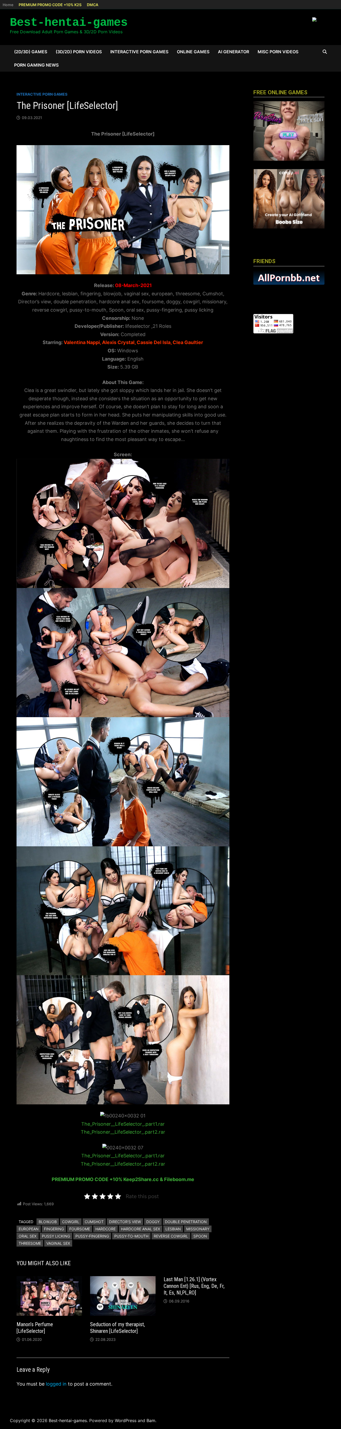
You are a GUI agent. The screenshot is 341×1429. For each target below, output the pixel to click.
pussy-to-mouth (131, 1236)
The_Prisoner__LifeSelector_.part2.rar (123, 1132)
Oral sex (27, 1236)
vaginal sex (58, 1243)
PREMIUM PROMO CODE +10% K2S (50, 4)
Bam (151, 1420)
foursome (79, 1229)
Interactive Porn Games (139, 51)
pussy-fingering (92, 1236)
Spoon (200, 1236)
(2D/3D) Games (30, 51)
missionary (197, 1229)
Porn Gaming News (36, 65)
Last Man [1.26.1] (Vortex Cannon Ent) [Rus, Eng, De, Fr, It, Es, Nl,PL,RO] (194, 1286)
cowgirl (70, 1221)
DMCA (92, 4)
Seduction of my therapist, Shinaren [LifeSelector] (117, 1327)
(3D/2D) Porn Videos (79, 51)
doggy (153, 1221)
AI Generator (233, 51)
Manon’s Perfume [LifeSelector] (35, 1327)
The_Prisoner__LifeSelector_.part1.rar (123, 1124)
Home (8, 4)
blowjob (48, 1221)
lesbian (173, 1229)
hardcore (105, 1229)
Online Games (193, 51)
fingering (54, 1229)
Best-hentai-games (69, 22)
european (29, 1229)
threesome (30, 1243)
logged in (56, 1384)
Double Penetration (186, 1221)
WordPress (125, 1420)
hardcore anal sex (140, 1229)
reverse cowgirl (171, 1236)
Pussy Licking (56, 1236)
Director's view (125, 1221)
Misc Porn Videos (278, 51)
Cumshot (94, 1221)
